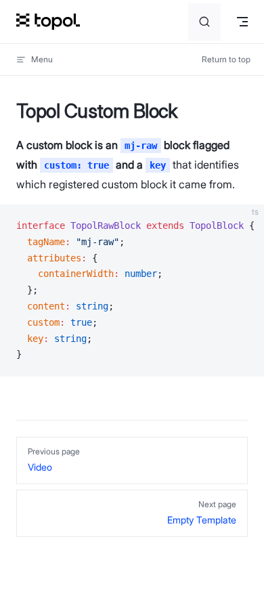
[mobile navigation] (242, 21)
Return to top (226, 59)
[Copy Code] (242, 226)
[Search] (204, 22)
